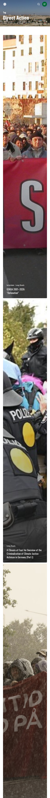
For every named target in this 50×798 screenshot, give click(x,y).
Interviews (10, 285)
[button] (44, 4)
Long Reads (20, 285)
